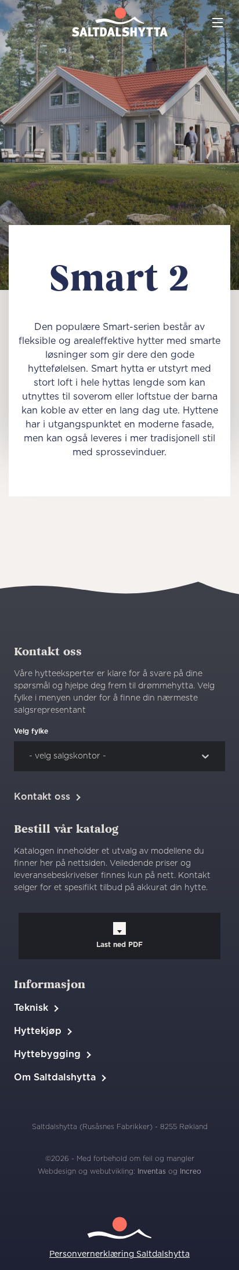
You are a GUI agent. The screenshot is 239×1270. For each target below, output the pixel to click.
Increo (190, 1171)
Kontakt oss (42, 796)
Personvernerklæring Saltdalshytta (119, 1254)
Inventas (151, 1171)
